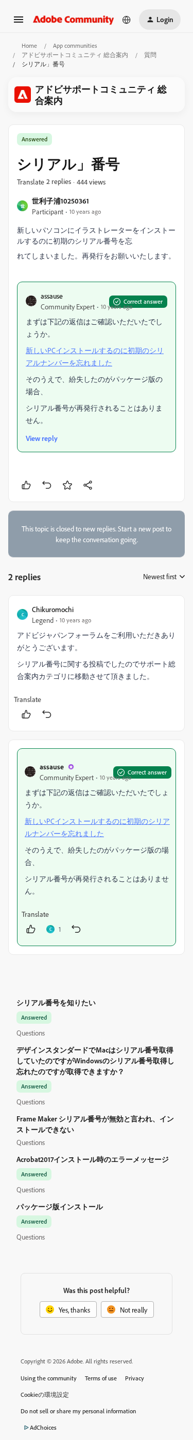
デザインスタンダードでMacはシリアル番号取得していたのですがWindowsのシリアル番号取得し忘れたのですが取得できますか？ (95, 1060)
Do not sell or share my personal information (78, 1411)
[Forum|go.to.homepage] (73, 19)
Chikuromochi (53, 609)
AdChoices (43, 1427)
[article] (96, 663)
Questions (30, 1032)
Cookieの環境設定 (45, 1394)
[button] (18, 23)
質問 (150, 55)
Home (29, 45)
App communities (75, 45)
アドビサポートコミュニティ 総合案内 (75, 55)
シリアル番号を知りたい (56, 1002)
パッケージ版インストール (59, 1206)
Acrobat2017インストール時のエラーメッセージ (92, 1159)
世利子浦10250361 (60, 200)
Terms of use (101, 1378)
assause (52, 295)
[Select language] (126, 19)
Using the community (49, 1378)
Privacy (134, 1378)
